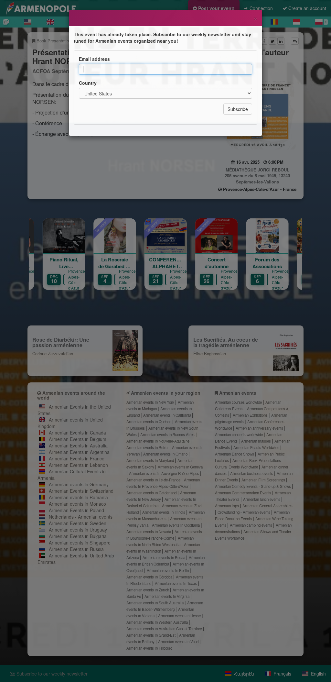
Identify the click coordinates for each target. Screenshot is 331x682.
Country (88, 83)
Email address (94, 59)
